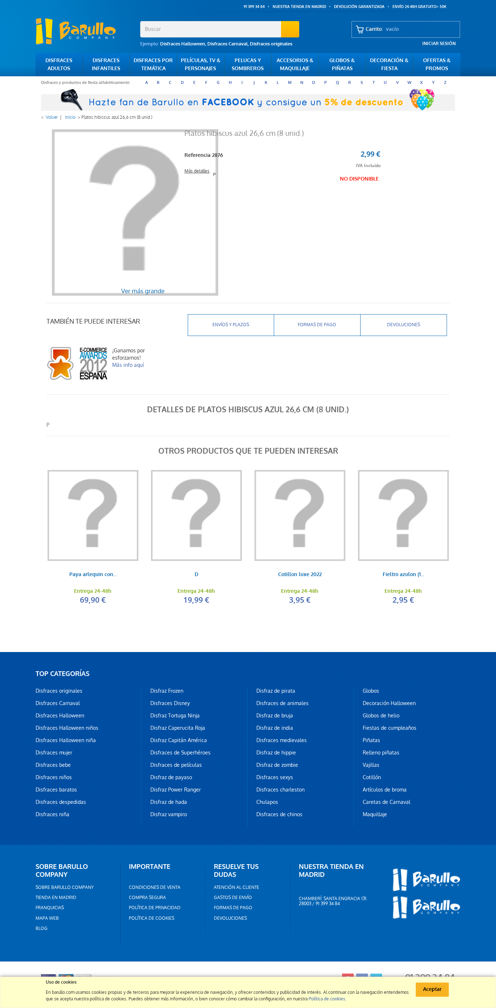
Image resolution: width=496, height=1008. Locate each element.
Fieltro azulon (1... (403, 575)
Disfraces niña (52, 814)
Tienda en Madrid (56, 897)
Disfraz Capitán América (178, 740)
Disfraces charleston (280, 789)
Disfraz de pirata (275, 691)
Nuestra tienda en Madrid (299, 6)
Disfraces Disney (170, 703)
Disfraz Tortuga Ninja (175, 715)
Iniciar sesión (439, 43)
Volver (52, 117)
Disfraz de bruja (274, 715)
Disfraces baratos (56, 789)
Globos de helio (381, 715)
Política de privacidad (154, 908)
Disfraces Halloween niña (66, 740)
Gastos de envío (233, 897)
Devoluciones (403, 325)
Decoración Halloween (389, 703)
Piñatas (371, 740)
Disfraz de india (274, 728)
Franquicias (50, 908)
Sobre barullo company (65, 887)
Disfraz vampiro (168, 814)
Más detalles (197, 171)
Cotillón (372, 777)
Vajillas (371, 765)
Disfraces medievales (281, 740)
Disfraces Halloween (182, 44)
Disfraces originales (271, 44)
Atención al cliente (236, 887)
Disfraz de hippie (276, 752)
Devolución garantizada (359, 6)
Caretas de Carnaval (386, 802)
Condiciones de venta (154, 887)
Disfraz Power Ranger (175, 789)
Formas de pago (317, 325)
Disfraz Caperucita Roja (177, 728)
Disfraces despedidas (61, 802)
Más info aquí (128, 365)
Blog (42, 928)
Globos (371, 691)
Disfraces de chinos (279, 814)
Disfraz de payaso (171, 777)
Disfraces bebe (53, 765)
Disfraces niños (54, 777)
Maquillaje (375, 814)
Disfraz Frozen (166, 691)
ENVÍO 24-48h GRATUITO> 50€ (419, 6)
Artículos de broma (385, 789)
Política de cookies (151, 918)
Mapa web (47, 918)
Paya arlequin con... (93, 575)
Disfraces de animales (282, 703)
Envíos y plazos (230, 325)
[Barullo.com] (85, 31)
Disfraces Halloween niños (67, 728)
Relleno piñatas (381, 752)
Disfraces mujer (54, 752)
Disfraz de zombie (277, 765)
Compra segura (147, 897)
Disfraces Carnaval (227, 44)
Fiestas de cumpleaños (389, 728)
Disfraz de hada (168, 802)
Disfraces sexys (274, 777)
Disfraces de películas (176, 765)
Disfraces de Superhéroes (180, 752)
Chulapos (267, 802)
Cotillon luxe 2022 (300, 575)
